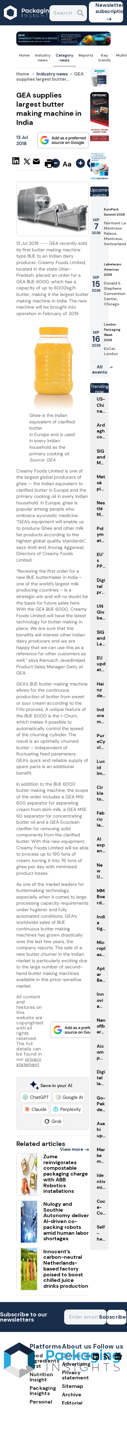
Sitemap (72, 1386)
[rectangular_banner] (99, 179)
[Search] (81, 14)
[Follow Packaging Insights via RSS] (107, 1359)
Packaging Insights (43, 1390)
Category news (64, 57)
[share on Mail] (37, 162)
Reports (85, 55)
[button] (35, 1097)
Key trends (104, 57)
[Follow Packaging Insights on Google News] (119, 1359)
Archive (71, 1394)
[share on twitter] (27, 163)
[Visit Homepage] (28, 23)
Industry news (42, 57)
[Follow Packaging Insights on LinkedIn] (96, 1359)
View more (71, 1149)
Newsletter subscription (109, 8)
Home (24, 55)
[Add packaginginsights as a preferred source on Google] (63, 140)
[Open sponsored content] (63, 44)
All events (99, 369)
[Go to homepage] (62, 1376)
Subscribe (116, 1317)
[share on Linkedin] (16, 163)
